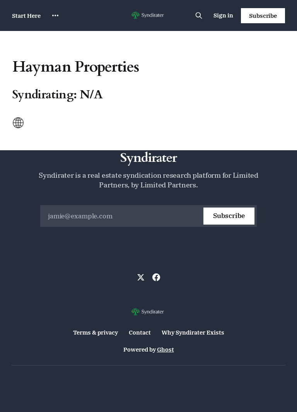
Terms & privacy (95, 332)
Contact (140, 332)
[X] (141, 277)
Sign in (223, 15)
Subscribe (263, 15)
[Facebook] (156, 277)
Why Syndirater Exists (193, 332)
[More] (55, 15)
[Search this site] (199, 15)
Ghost (165, 349)
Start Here (26, 15)
